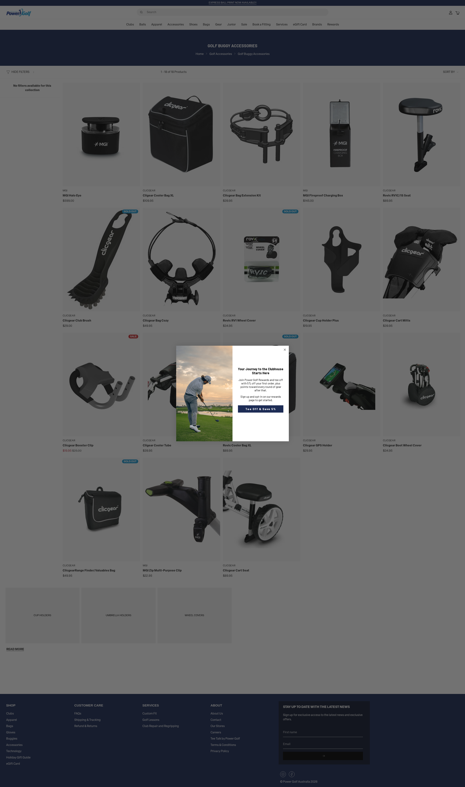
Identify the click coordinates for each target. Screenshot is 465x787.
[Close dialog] (285, 350)
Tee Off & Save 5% (260, 409)
